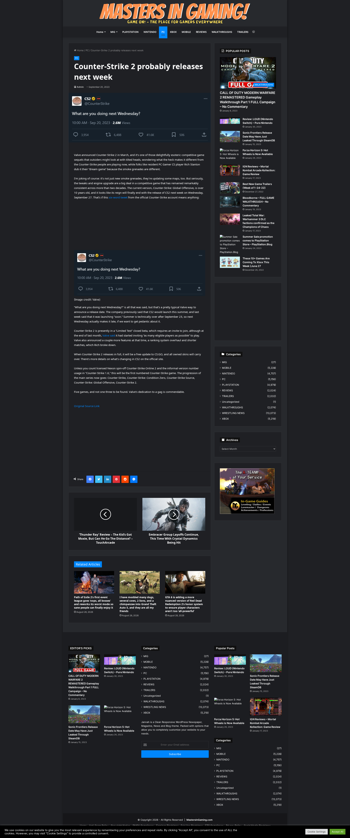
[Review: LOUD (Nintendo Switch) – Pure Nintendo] (230, 120)
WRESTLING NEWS (233, 413)
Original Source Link (87, 406)
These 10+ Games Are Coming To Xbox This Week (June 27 (256, 262)
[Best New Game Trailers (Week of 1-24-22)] (230, 187)
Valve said (108, 335)
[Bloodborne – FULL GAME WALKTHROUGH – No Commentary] (230, 201)
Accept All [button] (337, 831)
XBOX (173, 31)
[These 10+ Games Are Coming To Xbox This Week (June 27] (230, 262)
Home (99, 31)
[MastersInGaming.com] (175, 13)
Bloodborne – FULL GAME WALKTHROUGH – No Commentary (258, 201)
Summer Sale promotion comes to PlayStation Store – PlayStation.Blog (258, 240)
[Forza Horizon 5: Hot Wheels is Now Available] (230, 155)
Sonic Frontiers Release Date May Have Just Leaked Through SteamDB (259, 136)
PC (163, 31)
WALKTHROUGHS (222, 31)
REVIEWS (201, 31)
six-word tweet (118, 197)
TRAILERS (242, 31)
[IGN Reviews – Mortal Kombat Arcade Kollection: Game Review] (230, 170)
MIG (112, 31)
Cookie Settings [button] (317, 831)
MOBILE (186, 31)
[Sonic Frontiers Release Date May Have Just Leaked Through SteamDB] (230, 136)
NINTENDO (150, 31)
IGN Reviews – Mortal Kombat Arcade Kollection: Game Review (259, 170)
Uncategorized (230, 401)
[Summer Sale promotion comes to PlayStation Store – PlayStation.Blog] (230, 244)
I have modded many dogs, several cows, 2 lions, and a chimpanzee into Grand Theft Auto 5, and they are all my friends (138, 604)
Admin (80, 87)
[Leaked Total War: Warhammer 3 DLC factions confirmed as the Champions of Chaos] (230, 219)
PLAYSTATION (130, 31)
